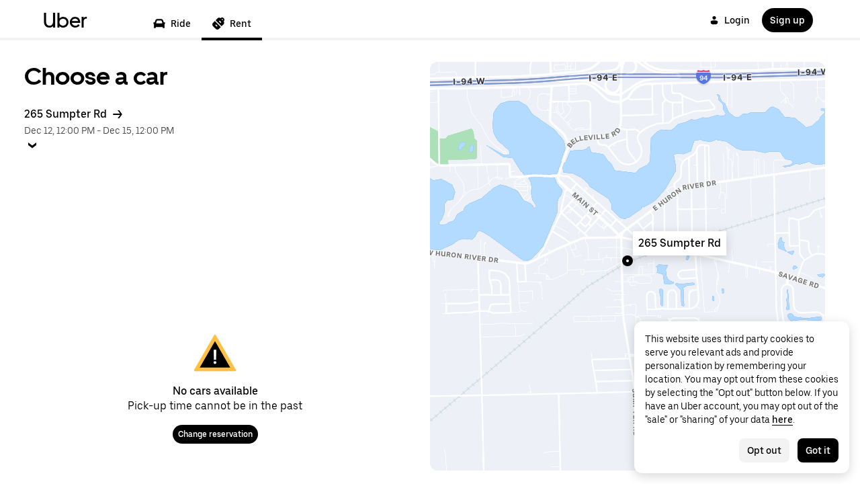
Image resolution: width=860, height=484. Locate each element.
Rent (240, 23)
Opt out (764, 450)
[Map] (627, 266)
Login (737, 20)
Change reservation (215, 434)
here (782, 419)
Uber (65, 20)
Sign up (787, 20)
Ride (181, 23)
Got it (818, 450)
